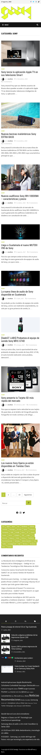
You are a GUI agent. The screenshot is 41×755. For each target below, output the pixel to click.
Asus (18, 526)
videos (15, 706)
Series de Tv (4, 703)
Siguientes (28, 495)
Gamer (16, 689)
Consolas (4, 529)
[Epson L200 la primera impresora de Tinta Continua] (5, 647)
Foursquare (5, 532)
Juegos (28, 535)
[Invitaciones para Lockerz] (7, 658)
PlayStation (31, 538)
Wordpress (33, 544)
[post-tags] (35, 621)
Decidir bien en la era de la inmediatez (15, 714)
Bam (2, 752)
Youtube (9, 547)
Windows (25, 544)
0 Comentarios (7, 82)
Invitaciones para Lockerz (24, 658)
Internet (13, 692)
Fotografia (10, 689)
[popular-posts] (6, 621)
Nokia (17, 538)
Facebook (32, 529)
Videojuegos (9, 706)
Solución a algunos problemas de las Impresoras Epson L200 (24, 636)
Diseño (37, 685)
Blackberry (24, 526)
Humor (10, 535)
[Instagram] (36, 1)
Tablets (26, 703)
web (23, 706)
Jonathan (10, 79)
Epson (25, 529)
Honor (23, 532)
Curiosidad (14, 685)
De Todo (19, 529)
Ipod (28, 692)
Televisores (30, 703)
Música (22, 696)
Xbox (3, 547)
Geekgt (15, 749)
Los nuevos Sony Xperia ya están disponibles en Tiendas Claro (17, 465)
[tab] (6, 621)
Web (19, 544)
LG (33, 535)
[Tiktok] (39, 1)
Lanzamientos (6, 696)
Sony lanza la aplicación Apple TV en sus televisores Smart (19, 74)
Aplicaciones (11, 682)
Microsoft (17, 696)
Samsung (17, 541)
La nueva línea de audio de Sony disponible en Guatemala (17, 293)
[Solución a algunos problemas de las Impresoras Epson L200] (5, 635)
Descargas (12, 529)
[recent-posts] (15, 621)
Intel (23, 535)
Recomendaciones (7, 541)
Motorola (4, 538)
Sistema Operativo (27, 541)
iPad (20, 692)
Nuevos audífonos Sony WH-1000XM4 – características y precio (20, 197)
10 (19, 495)
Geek (11, 532)
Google (17, 532)
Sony (3, 69)
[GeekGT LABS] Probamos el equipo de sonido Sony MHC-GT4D (20, 339)
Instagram (17, 535)
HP (28, 532)
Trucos (35, 703)
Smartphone (11, 703)
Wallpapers (19, 706)
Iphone (23, 692)
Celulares (31, 526)
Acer (3, 526)
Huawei (33, 532)
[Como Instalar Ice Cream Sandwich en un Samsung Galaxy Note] (7, 666)
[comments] (25, 621)
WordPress (32, 749)
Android (4, 682)
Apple (8, 526)
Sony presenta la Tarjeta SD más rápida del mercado (17, 399)
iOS (17, 692)
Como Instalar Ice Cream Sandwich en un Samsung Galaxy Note (27, 667)
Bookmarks (27, 682)
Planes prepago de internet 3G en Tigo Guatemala (19, 627)
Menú (6, 25)
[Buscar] (28, 502)
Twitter (4, 544)
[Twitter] (33, 1)
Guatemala (31, 689)
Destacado (31, 685)
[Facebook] (31, 1)
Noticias (23, 538)
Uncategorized (12, 544)
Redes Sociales (25, 700)
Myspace (11, 538)
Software (18, 703)
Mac (13, 696)
